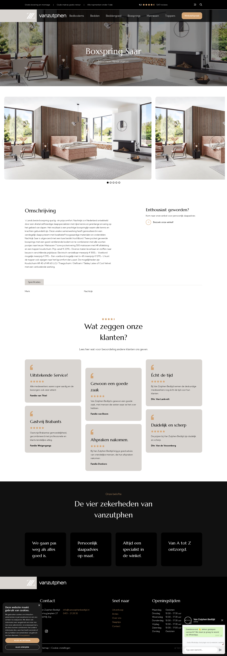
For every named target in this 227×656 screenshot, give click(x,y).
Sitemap (45, 648)
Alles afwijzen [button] (22, 647)
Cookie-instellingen (60, 648)
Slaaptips (116, 622)
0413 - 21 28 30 (70, 613)
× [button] (39, 605)
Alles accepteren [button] (22, 640)
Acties (115, 614)
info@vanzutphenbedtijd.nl (76, 609)
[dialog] (22, 628)
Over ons (116, 618)
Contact (116, 626)
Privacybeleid (24, 635)
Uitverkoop (117, 609)
